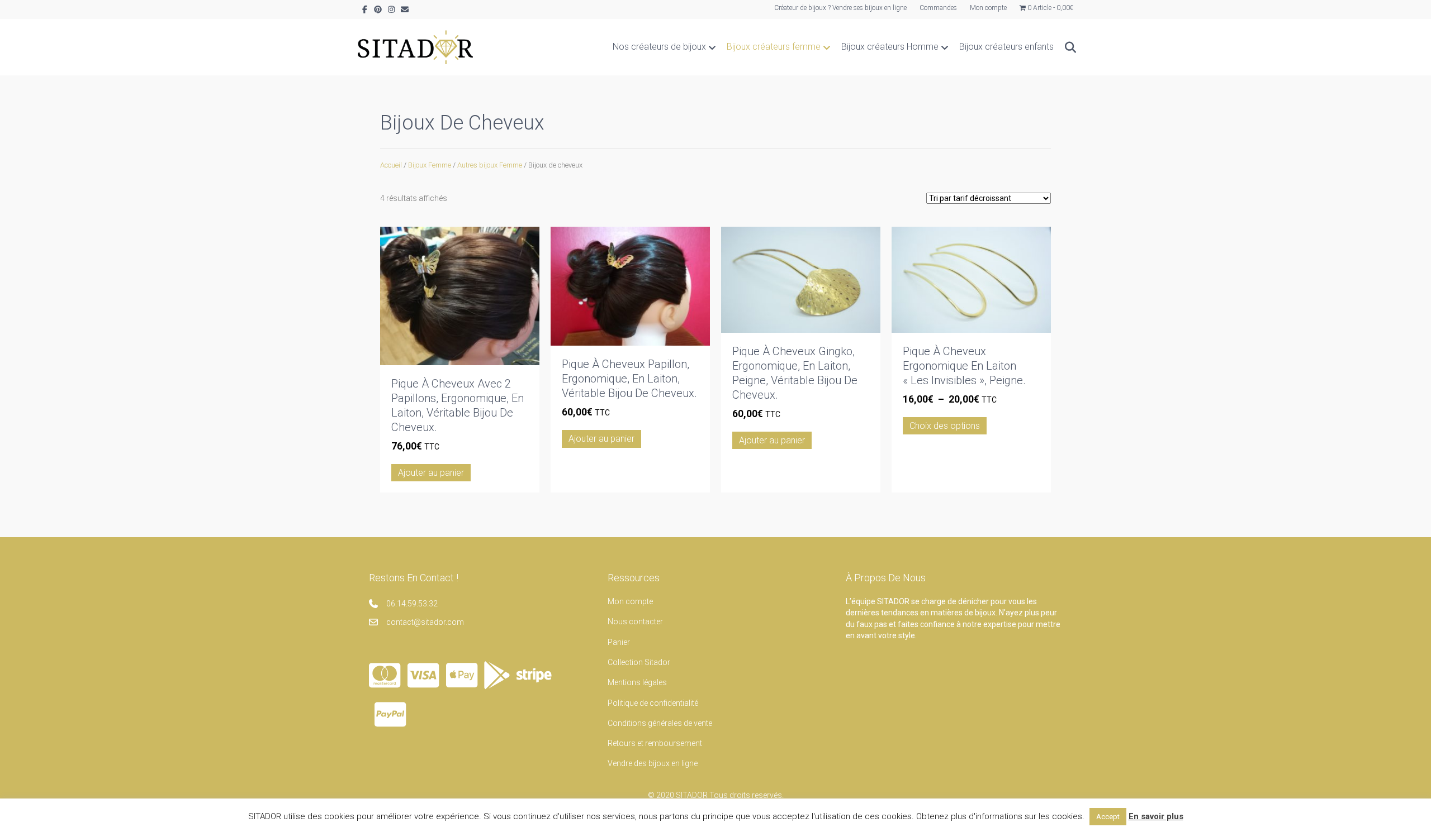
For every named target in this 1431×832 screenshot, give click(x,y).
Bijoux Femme (429, 165)
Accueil (391, 165)
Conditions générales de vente (660, 723)
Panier (619, 642)
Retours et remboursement (655, 743)
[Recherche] (1066, 47)
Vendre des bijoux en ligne (653, 763)
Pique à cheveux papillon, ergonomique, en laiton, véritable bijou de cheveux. (629, 378)
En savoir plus (1156, 816)
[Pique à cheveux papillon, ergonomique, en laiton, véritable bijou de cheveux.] (630, 285)
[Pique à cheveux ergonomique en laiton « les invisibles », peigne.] (971, 278)
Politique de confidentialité (653, 703)
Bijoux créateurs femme (774, 46)
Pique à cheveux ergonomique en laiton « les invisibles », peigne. (964, 366)
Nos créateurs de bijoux (659, 46)
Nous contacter (635, 621)
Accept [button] (1108, 816)
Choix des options (944, 425)
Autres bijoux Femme (489, 165)
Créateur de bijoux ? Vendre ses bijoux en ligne (840, 8)
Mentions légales (637, 682)
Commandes (938, 8)
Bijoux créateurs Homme (890, 46)
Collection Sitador (639, 662)
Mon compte (988, 8)
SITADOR (692, 795)
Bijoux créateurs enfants (1006, 46)
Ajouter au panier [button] (431, 472)
